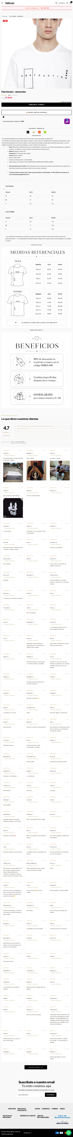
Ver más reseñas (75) (35, 1067)
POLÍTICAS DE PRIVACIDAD (7, 1116)
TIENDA (62, 1109)
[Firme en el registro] (67, 3)
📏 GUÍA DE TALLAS (65, 102)
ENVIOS (37, 1109)
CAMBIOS (55, 1109)
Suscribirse (51, 1095)
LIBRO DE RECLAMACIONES (43, 1116)
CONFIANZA (46, 1109)
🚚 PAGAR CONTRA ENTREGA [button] (36, 112)
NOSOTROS (12, 1109)
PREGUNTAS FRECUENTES (22, 1109)
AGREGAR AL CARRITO (36, 105)
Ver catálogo (2, 3)
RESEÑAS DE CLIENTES (27, 1116)
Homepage (4, 16)
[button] (19, 442)
